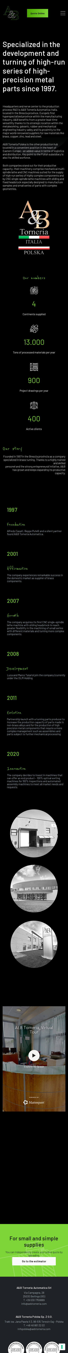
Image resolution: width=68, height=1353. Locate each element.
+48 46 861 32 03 (35, 1325)
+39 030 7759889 (35, 1300)
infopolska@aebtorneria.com (34, 1329)
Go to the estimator (34, 1261)
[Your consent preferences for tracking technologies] (62, 1347)
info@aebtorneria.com (34, 1303)
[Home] (11, 12)
